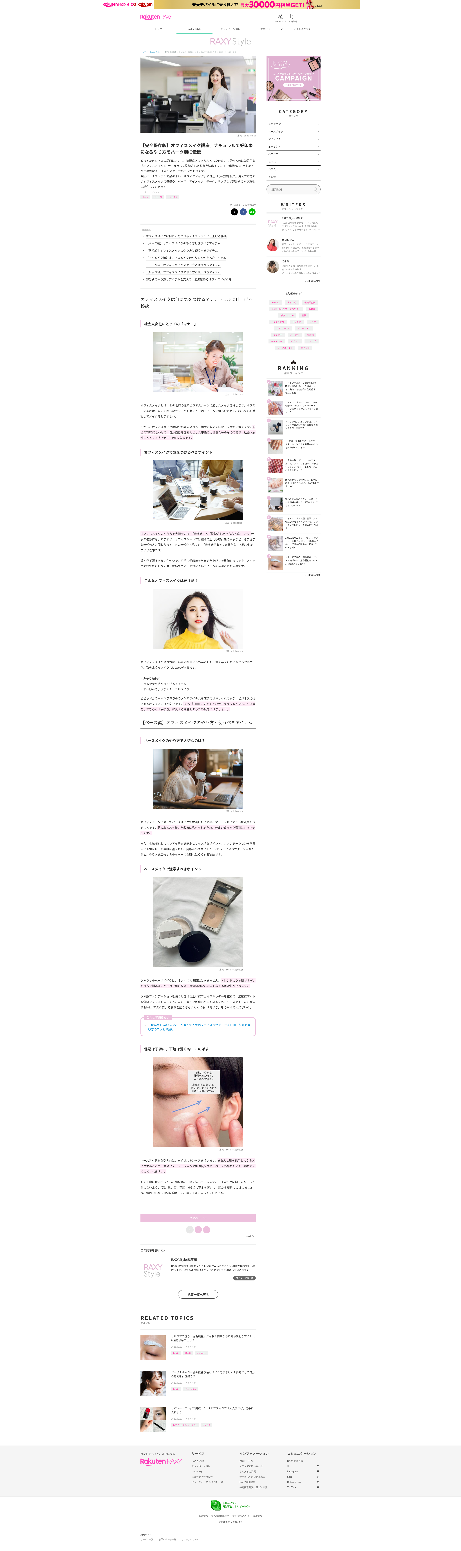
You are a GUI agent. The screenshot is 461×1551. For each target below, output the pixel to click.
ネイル (272, 161)
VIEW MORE (313, 281)
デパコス (294, 341)
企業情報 (203, 1515)
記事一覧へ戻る (198, 1294)
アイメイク (154, 192)
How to (145, 197)
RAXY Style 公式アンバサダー (185, 1425)
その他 (272, 177)
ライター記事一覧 (244, 1278)
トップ (158, 29)
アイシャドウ (277, 321)
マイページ (197, 1471)
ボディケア (274, 146)
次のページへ (198, 1218)
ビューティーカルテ (202, 1476)
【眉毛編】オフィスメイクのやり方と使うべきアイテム (182, 250)
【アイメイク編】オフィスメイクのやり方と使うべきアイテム (186, 257)
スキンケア (274, 124)
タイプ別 (305, 347)
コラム (272, 169)
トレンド (296, 321)
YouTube (291, 1487)
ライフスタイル (285, 347)
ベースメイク (275, 131)
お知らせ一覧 (247, 1461)
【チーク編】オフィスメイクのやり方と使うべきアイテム (183, 265)
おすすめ (292, 302)
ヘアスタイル (282, 328)
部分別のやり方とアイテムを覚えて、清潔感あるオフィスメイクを (189, 279)
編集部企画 (310, 302)
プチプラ (277, 334)
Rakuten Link (294, 1482)
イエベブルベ (190, 1389)
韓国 (304, 315)
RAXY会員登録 (295, 1461)
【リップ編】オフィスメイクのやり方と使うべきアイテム (183, 272)
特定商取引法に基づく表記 (254, 1487)
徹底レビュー (287, 315)
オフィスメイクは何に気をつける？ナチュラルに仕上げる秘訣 (186, 236)
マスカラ (206, 1425)
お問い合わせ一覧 (167, 1539)
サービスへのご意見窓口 (252, 1476)
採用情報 (257, 1515)
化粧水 (310, 334)
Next (250, 1236)
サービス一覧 (146, 1539)
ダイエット (276, 341)
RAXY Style (194, 29)
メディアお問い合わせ (251, 1466)
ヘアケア (273, 154)
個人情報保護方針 (220, 1515)
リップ (312, 321)
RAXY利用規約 (247, 1482)
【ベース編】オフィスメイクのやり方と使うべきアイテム (183, 243)
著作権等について (241, 1515)
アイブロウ (201, 1353)
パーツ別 (158, 197)
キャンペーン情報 (230, 29)
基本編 (188, 1353)
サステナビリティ (190, 1539)
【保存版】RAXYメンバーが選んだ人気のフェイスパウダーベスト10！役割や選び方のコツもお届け (199, 1027)
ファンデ (311, 341)
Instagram (292, 1471)
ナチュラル (172, 197)
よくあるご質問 (302, 29)
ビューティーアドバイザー (206, 1482)
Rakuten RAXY (156, 17)
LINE (289, 1476)
